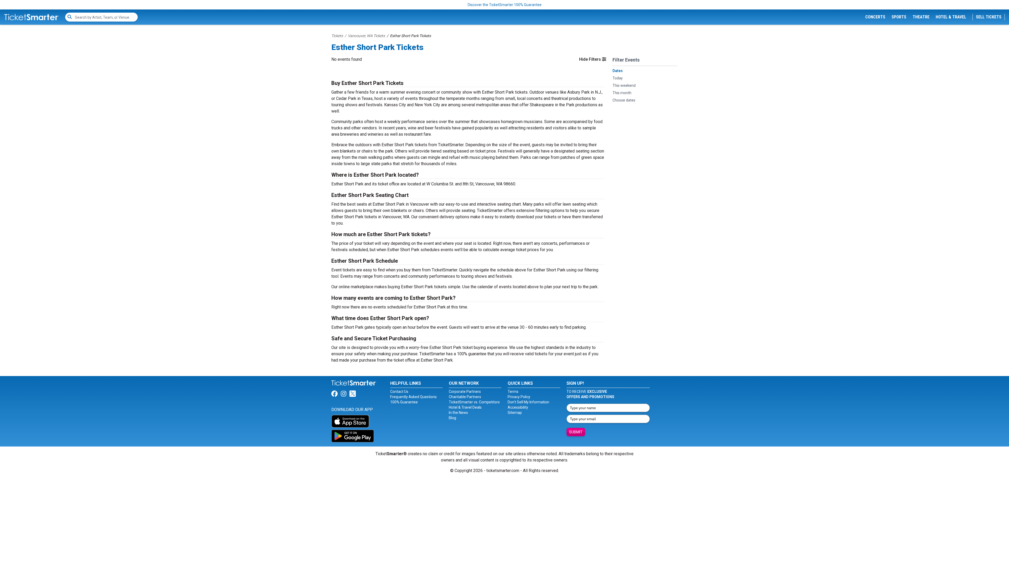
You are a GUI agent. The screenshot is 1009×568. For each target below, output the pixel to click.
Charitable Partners (465, 397)
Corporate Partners (465, 391)
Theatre (921, 16)
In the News (458, 412)
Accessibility (518, 407)
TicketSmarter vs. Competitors (474, 402)
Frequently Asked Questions (413, 397)
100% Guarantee (404, 402)
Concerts (875, 16)
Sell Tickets (988, 16)
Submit (576, 432)
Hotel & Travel (951, 16)
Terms (513, 391)
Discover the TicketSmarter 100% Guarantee (505, 5)
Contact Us (399, 391)
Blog (452, 418)
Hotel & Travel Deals (465, 407)
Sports (899, 16)
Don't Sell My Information (528, 402)
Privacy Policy (519, 397)
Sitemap (515, 412)
